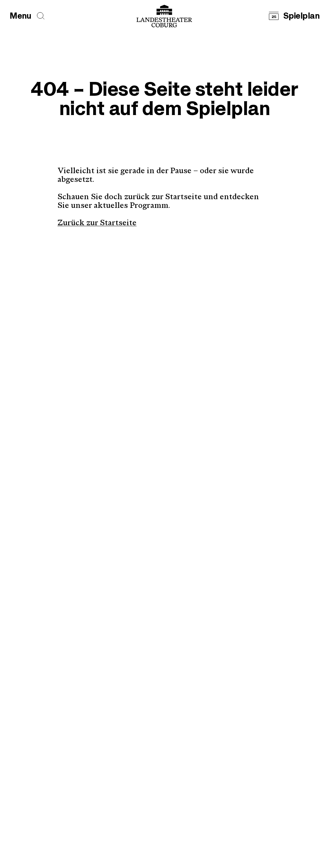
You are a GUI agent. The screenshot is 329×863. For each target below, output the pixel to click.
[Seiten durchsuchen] (41, 16)
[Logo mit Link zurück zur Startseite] (164, 16)
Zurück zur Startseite (97, 223)
